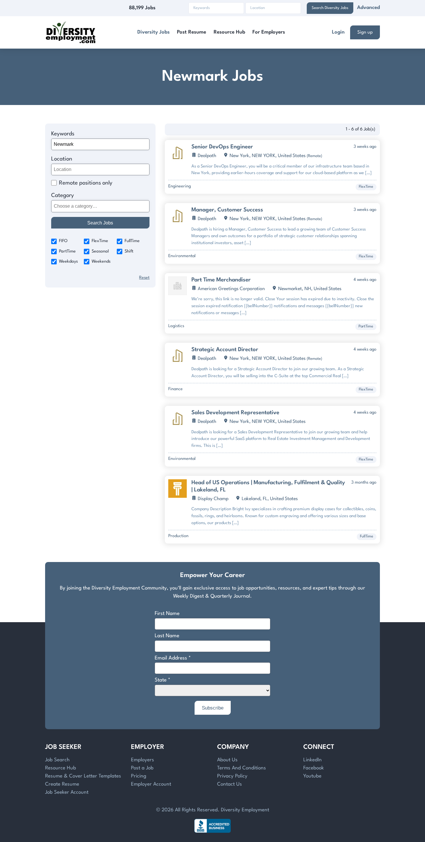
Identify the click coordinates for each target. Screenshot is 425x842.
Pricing (138, 776)
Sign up (365, 32)
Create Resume (62, 784)
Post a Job (142, 768)
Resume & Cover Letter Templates (83, 776)
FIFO (63, 241)
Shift (129, 251)
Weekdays (68, 261)
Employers (142, 760)
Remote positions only (85, 183)
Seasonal (100, 251)
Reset (144, 278)
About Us (227, 760)
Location (61, 159)
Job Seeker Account (66, 792)
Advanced (368, 7)
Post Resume (191, 32)
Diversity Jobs (153, 32)
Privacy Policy (232, 776)
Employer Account (151, 784)
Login (338, 32)
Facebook (313, 768)
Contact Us (229, 784)
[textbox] (99, 206)
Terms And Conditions (241, 768)
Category (62, 195)
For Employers (268, 32)
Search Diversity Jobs (330, 8)
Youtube (312, 776)
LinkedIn (312, 760)
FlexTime (100, 241)
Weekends (101, 261)
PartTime (67, 251)
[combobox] (100, 206)
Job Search (57, 760)
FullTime (132, 241)
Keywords (62, 134)
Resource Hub (229, 32)
